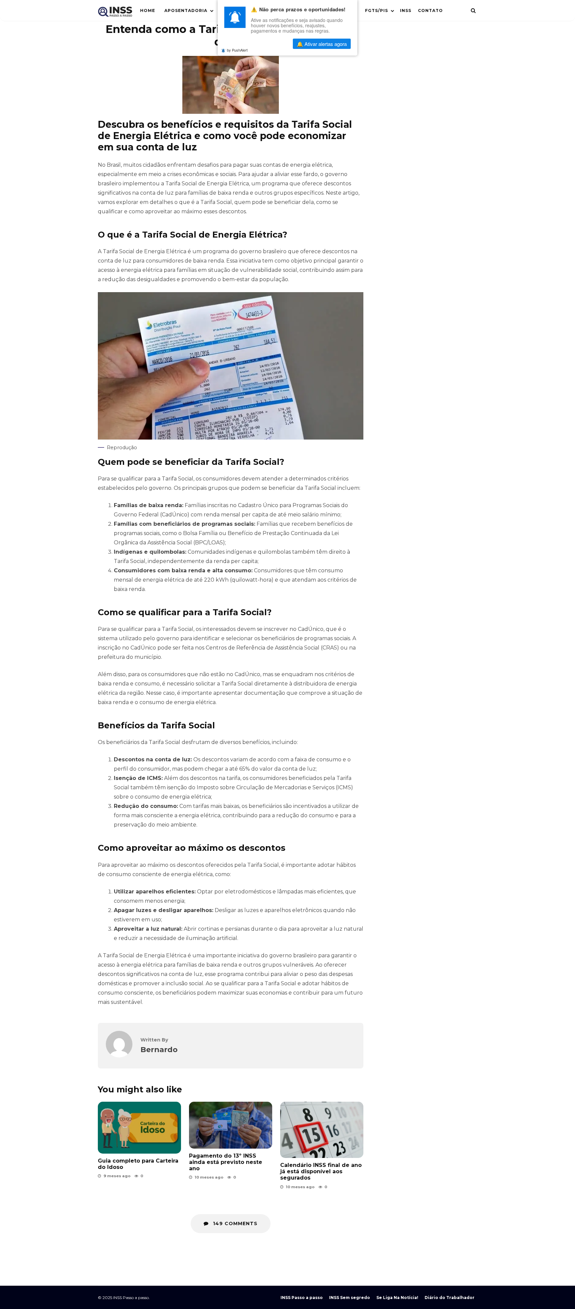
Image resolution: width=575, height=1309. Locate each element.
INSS (405, 10)
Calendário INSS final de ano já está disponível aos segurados (321, 1130)
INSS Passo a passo (302, 1297)
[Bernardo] (119, 1055)
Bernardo (159, 1049)
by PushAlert (237, 50)
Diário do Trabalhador (450, 1297)
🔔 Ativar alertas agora (322, 43)
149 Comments (234, 1223)
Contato (430, 10)
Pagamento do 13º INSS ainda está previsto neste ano (230, 1125)
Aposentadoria (185, 10)
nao (271, 43)
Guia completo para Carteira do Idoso (138, 1164)
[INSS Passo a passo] (115, 13)
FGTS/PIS (376, 10)
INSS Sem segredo (349, 1297)
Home (147, 10)
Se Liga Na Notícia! (397, 1297)
